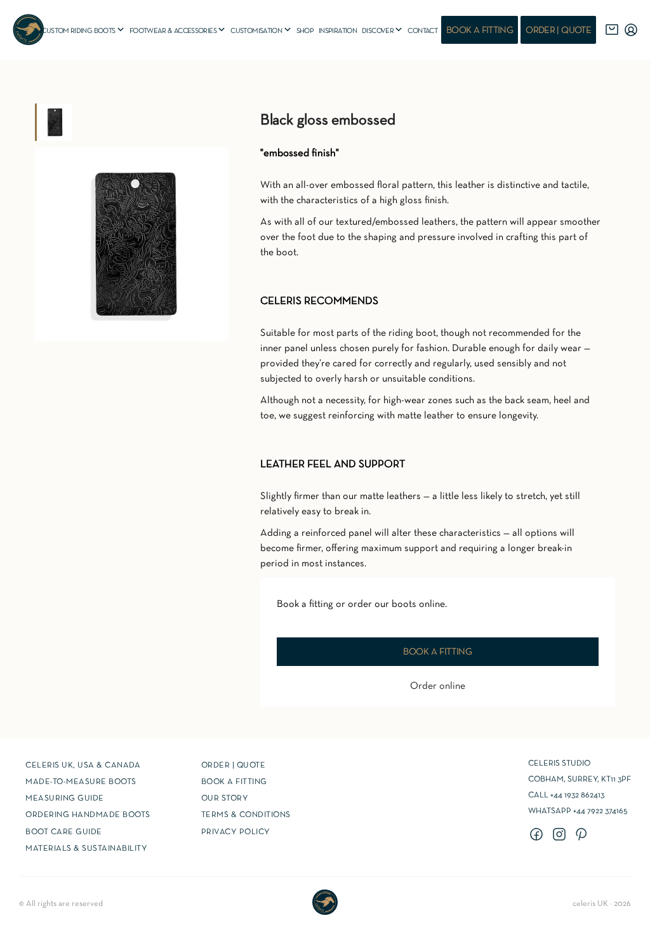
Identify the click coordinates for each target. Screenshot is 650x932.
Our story (225, 798)
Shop (305, 31)
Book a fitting (479, 30)
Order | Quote (558, 30)
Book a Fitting (234, 782)
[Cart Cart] (612, 29)
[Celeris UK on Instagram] (561, 835)
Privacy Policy (235, 832)
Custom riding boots (83, 30)
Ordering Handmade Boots (87, 815)
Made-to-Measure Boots (80, 782)
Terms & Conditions (246, 815)
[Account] (631, 29)
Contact (422, 31)
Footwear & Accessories (178, 30)
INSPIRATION (338, 31)
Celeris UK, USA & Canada (82, 765)
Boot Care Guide (63, 832)
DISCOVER (383, 30)
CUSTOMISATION (261, 30)
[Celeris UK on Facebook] (538, 835)
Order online (437, 686)
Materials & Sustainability (86, 849)
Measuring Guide (64, 798)
